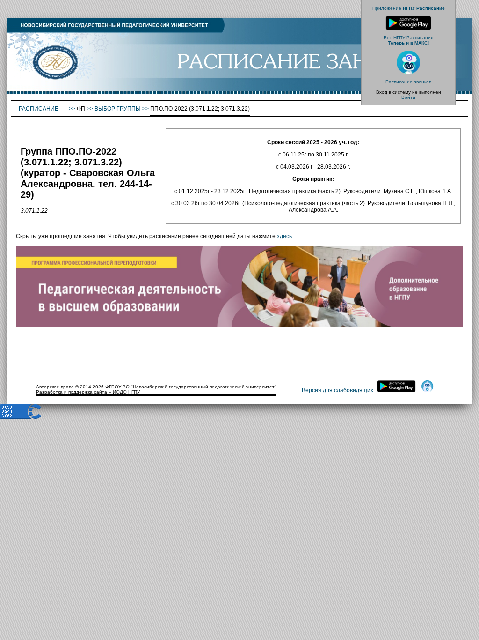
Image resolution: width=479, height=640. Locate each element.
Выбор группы (117, 108)
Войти (408, 97)
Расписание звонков (408, 81)
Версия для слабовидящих (337, 390)
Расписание (39, 108)
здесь (284, 236)
